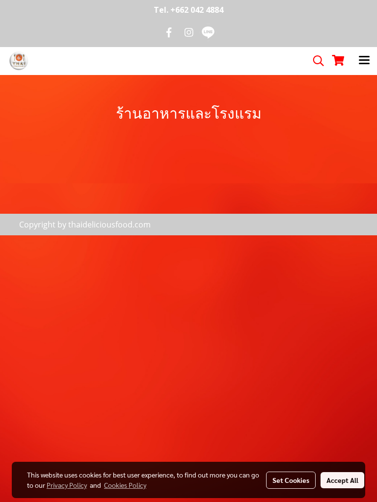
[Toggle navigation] (364, 61)
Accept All (342, 480)
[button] (315, 60)
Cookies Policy (125, 484)
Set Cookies (290, 480)
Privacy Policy (67, 484)
